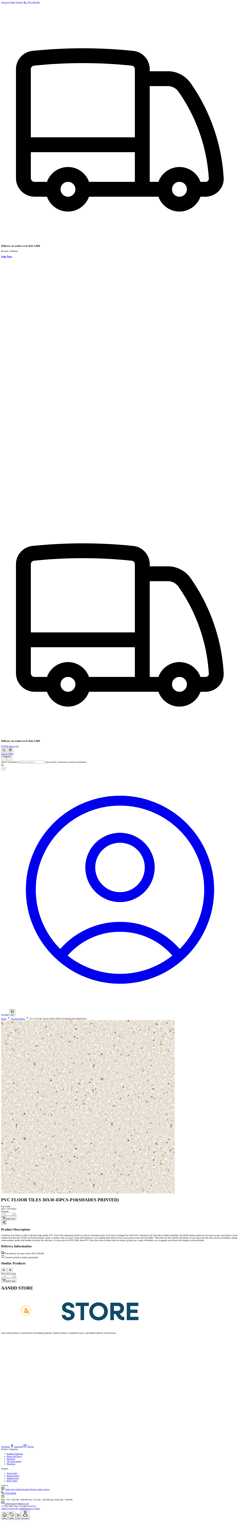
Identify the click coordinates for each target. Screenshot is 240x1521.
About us (5, 2)
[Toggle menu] (10, 750)
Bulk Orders (12, 1481)
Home (4, 1019)
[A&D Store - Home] (10, 746)
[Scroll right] (10, 1270)
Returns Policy (13, 1476)
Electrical (11, 1459)
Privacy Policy (34, 1508)
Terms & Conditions (19, 1508)
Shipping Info (13, 1478)
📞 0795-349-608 (32, 2)
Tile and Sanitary (14, 1461)
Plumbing (11, 1464)
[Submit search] (3, 769)
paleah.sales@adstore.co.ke (17, 1503)
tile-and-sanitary (18, 1019)
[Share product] (4, 1222)
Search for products (9, 762)
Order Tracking (16, 2)
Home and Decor (14, 1456)
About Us (5, 1508)
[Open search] (4, 750)
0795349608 (10, 1493)
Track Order (12, 1473)
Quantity (5, 1211)
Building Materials (15, 1454)
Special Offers (7, 754)
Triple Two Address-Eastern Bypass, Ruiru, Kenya (27, 1489)
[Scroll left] (4, 1270)
